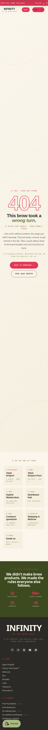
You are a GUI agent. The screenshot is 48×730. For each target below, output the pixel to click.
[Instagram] (12, 650)
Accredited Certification (15, 715)
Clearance (6, 687)
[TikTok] (18, 650)
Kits (4, 675)
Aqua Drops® (8, 664)
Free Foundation (12, 703)
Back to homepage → (24, 265)
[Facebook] (36, 650)
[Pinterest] (24, 650)
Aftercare (6, 672)
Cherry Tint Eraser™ (10, 668)
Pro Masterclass (12, 711)
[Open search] (43, 4)
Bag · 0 (38, 10)
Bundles (5, 679)
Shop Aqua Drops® (24, 274)
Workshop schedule (10, 718)
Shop (26, 10)
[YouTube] (30, 650)
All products (7, 690)
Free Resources (8, 707)
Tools (4, 683)
